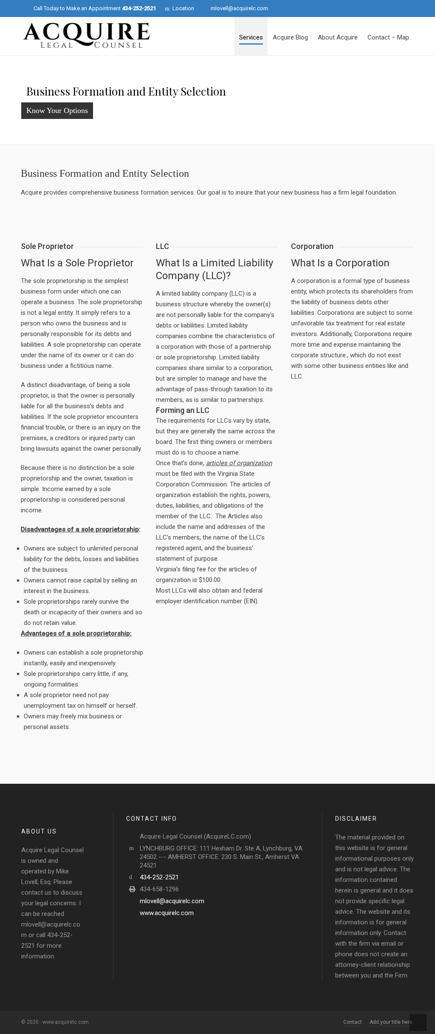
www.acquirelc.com (167, 913)
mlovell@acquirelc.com (239, 8)
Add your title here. (392, 1022)
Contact (352, 1022)
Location (183, 8)
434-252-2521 (159, 877)
